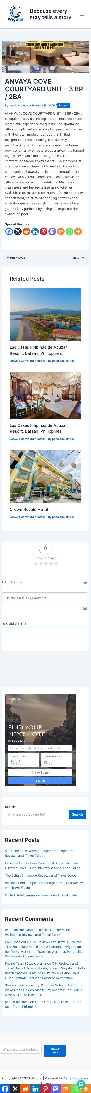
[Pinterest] (43, 231)
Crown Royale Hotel (29, 509)
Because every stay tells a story (51, 14)
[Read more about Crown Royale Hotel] (45, 476)
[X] (18, 231)
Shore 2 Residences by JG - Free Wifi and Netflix (41, 985)
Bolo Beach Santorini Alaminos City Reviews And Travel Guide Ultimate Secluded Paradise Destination (45, 973)
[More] (78, 231)
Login (84, 582)
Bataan (63, 105)
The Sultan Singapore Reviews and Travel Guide (40, 875)
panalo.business (17, 1002)
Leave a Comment (22, 360)
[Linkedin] (35, 231)
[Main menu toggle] (82, 14)
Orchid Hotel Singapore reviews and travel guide (41, 895)
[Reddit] (26, 231)
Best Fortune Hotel (19, 930)
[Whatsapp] (69, 231)
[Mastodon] (52, 231)
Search (10, 806)
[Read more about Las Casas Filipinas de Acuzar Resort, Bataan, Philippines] (45, 314)
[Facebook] (9, 231)
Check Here (55, 1050)
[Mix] (61, 231)
